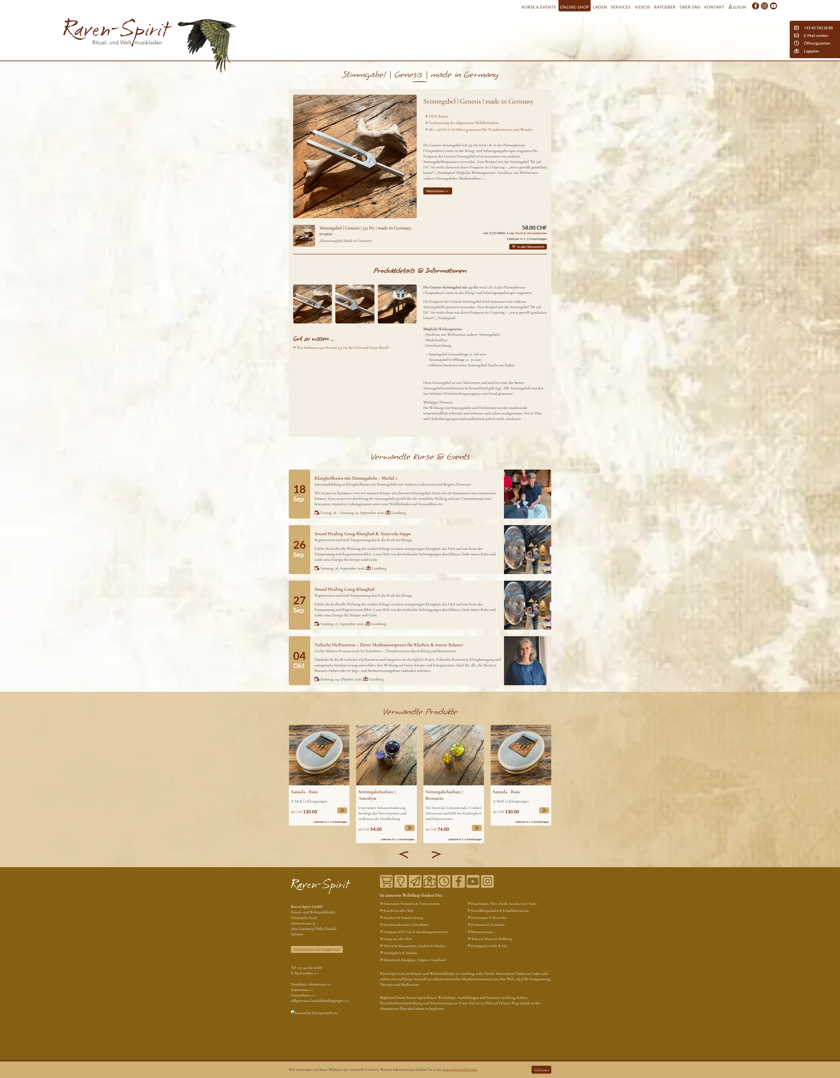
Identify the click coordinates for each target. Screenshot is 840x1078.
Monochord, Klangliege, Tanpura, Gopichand (414, 960)
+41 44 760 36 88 (310, 967)
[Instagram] (764, 5)
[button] (403, 854)
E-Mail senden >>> (304, 973)
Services (621, 7)
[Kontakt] (429, 881)
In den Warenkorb (530, 247)
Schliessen (541, 1070)
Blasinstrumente (482, 932)
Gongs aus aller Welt (397, 939)
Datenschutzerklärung (460, 1069)
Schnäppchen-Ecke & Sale (489, 946)
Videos (642, 7)
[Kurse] (400, 881)
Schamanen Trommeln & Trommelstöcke (411, 904)
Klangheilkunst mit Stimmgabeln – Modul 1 (356, 478)
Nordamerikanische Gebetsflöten (406, 925)
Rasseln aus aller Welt (398, 911)
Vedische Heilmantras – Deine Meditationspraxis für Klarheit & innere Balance (389, 645)
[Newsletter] (415, 881)
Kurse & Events (539, 7)
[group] (319, 775)
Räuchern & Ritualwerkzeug (403, 918)
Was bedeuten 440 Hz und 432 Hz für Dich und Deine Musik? (343, 347)
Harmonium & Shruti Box (489, 918)
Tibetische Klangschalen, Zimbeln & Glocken (414, 946)
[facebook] (755, 5)
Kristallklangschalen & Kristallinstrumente (500, 911)
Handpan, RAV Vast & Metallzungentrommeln (415, 932)
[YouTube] (773, 5)
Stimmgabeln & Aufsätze (400, 953)
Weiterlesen (435, 191)
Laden (600, 7)
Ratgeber (665, 7)
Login (739, 7)
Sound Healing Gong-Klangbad (344, 589)
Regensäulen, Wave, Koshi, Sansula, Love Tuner (504, 904)
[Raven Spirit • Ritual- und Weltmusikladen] (117, 33)
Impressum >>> (302, 989)
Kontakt (714, 7)
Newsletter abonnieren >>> (311, 984)
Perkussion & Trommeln (488, 925)
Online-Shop (574, 7)
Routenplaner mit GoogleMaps (317, 949)
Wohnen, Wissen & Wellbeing (491, 939)
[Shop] (386, 881)
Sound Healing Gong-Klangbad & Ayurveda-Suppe (363, 533)
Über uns (690, 7)
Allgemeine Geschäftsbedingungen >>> (320, 1000)
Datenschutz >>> (303, 995)
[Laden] (444, 881)
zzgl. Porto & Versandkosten (528, 233)
